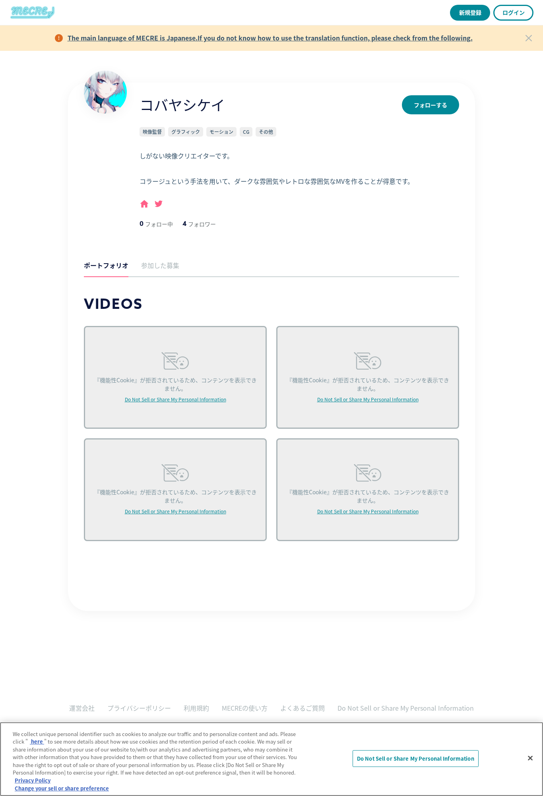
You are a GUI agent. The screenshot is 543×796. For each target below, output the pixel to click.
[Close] (529, 38)
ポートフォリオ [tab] (106, 265)
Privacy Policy (32, 780)
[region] (271, 759)
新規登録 (470, 12)
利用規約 (196, 708)
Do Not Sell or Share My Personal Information (175, 399)
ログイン (513, 12)
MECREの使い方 (245, 708)
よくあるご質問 (302, 708)
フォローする (430, 105)
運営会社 (82, 708)
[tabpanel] (271, 428)
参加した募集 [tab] (160, 265)
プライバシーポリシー (139, 708)
